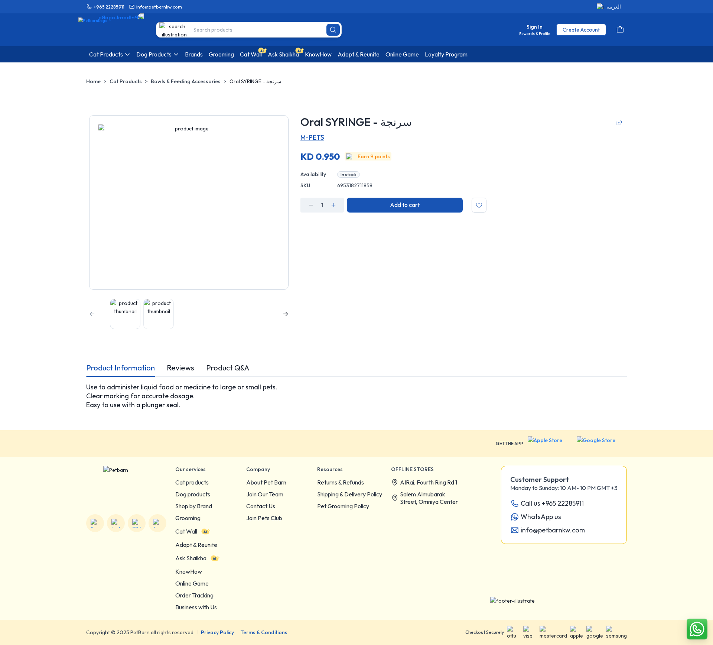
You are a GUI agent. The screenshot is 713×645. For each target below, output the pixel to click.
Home (93, 81)
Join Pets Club (264, 518)
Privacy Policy (217, 632)
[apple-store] (550, 443)
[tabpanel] (356, 396)
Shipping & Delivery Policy (349, 494)
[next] (286, 314)
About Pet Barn (266, 482)
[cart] (620, 30)
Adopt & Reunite (196, 544)
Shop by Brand (193, 506)
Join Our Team (264, 494)
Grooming (188, 518)
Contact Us (260, 506)
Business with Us (196, 607)
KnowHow (188, 571)
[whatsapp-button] (697, 629)
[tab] (120, 367)
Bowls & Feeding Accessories (186, 81)
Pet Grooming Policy (343, 506)
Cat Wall (186, 531)
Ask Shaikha (190, 558)
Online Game (192, 583)
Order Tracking (194, 595)
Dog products (192, 494)
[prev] (92, 314)
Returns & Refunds (340, 482)
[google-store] (602, 443)
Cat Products (126, 81)
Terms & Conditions (263, 632)
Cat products (192, 482)
